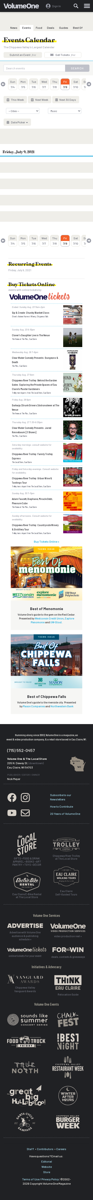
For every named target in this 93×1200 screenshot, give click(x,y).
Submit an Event (23, 55)
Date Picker (18, 122)
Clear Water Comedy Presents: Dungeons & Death (35, 360)
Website (46, 1166)
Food (39, 27)
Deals (50, 27)
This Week (17, 99)
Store (46, 1172)
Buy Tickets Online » (46, 541)
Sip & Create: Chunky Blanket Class (30, 312)
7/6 (33, 84)
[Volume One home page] (23, 7)
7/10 (75, 84)
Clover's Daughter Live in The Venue (31, 335)
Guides (63, 27)
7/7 (44, 84)
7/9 (65, 84)
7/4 (12, 84)
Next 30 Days (67, 99)
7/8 (54, 84)
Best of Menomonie (46, 608)
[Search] (76, 6)
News (13, 27)
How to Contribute (61, 806)
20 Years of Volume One (65, 813)
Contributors (45, 1149)
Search (77, 68)
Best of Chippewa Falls (46, 696)
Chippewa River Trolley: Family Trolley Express (32, 456)
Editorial (46, 1161)
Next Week (41, 99)
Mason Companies (34, 706)
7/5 (23, 84)
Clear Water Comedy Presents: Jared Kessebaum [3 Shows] (31, 430)
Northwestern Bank (62, 706)
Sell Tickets (65, 55)
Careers (61, 1149)
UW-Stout (56, 622)
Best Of (78, 27)
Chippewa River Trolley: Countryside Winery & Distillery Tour (35, 527)
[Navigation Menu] (87, 6)
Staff (30, 1149)
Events (26, 27)
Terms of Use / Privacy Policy (40, 1179)
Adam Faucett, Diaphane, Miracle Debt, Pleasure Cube (32, 501)
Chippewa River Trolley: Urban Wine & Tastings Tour (32, 480)
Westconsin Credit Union (49, 618)
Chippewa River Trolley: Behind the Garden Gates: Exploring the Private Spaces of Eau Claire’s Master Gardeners (34, 384)
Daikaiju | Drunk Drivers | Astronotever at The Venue (35, 407)
